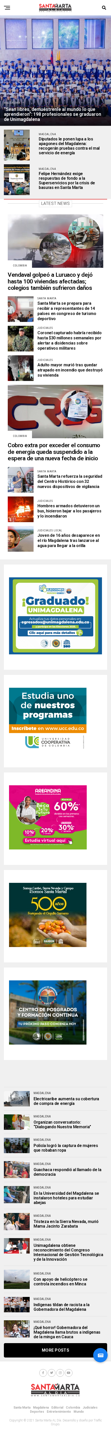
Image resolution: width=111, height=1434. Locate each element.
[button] (100, 1355)
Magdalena (41, 1407)
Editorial (57, 1407)
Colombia (73, 1407)
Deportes (37, 1411)
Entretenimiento (59, 1411)
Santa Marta (21, 1407)
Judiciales (90, 1407)
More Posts (55, 1350)
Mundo (79, 1411)
